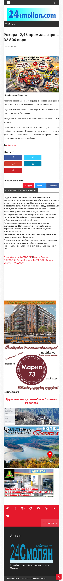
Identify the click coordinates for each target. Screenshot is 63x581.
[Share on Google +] (13, 164)
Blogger (28, 185)
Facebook (53, 185)
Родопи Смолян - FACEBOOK (18, 257)
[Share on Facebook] (13, 157)
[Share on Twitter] (32, 157)
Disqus (40, 185)
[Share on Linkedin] (32, 164)
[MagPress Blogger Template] (31, 14)
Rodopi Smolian (13, 578)
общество (11, 145)
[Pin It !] (13, 170)
